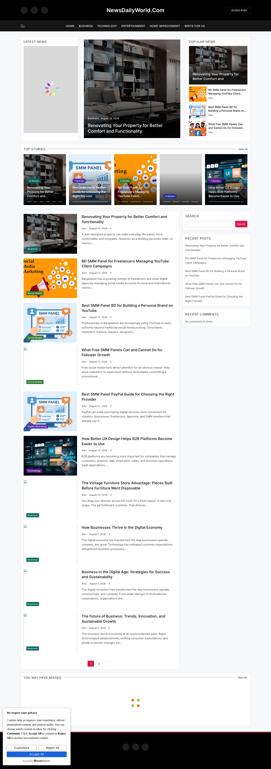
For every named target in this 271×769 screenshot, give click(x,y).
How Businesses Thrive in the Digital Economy (122, 527)
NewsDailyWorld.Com (135, 10)
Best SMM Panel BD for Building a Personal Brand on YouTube (226, 110)
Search (192, 216)
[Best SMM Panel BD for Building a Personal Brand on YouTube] (197, 111)
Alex (210, 98)
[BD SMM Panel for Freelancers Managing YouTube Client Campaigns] (197, 94)
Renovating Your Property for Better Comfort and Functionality (216, 78)
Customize (21, 748)
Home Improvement (165, 25)
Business (86, 25)
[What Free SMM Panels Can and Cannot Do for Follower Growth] (197, 128)
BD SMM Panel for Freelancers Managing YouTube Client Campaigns (227, 93)
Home (70, 25)
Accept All (36, 754)
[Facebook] (24, 10)
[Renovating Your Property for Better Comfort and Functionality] (218, 65)
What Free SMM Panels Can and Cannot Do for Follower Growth (225, 128)
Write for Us (195, 25)
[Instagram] (34, 10)
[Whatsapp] (145, 747)
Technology (107, 25)
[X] (44, 10)
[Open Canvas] (23, 26)
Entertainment (133, 25)
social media (35, 293)
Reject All (52, 748)
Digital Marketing (37, 426)
